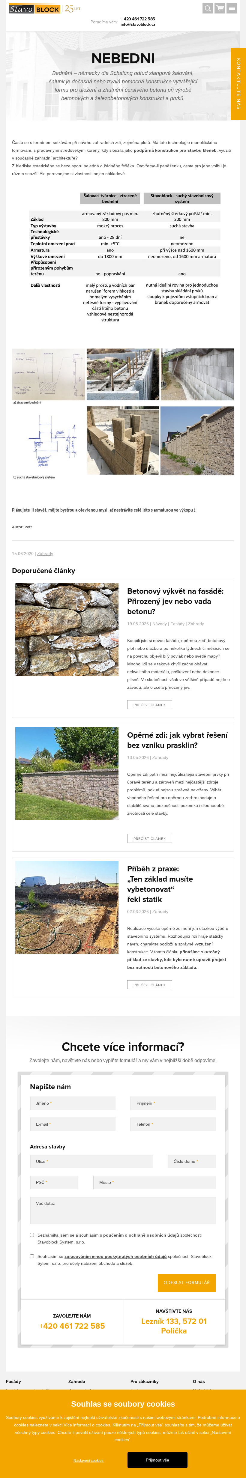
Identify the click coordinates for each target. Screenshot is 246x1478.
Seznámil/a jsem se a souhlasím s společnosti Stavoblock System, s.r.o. (120, 1238)
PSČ (41, 1182)
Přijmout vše (157, 1460)
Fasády (177, 623)
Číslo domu (186, 1161)
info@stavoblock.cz (138, 24)
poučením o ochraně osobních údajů (141, 1235)
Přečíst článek (150, 705)
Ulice (42, 1161)
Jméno (44, 1103)
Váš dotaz (45, 1203)
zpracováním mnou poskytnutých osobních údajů (115, 1256)
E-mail (43, 1124)
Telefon (144, 1124)
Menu (231, 9)
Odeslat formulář (187, 1282)
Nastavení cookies (89, 1461)
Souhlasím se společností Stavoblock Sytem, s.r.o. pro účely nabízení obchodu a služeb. (125, 1260)
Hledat (207, 9)
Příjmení (145, 1103)
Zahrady (45, 553)
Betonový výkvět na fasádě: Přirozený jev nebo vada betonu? (175, 601)
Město (106, 1182)
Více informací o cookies (87, 1425)
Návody (159, 623)
